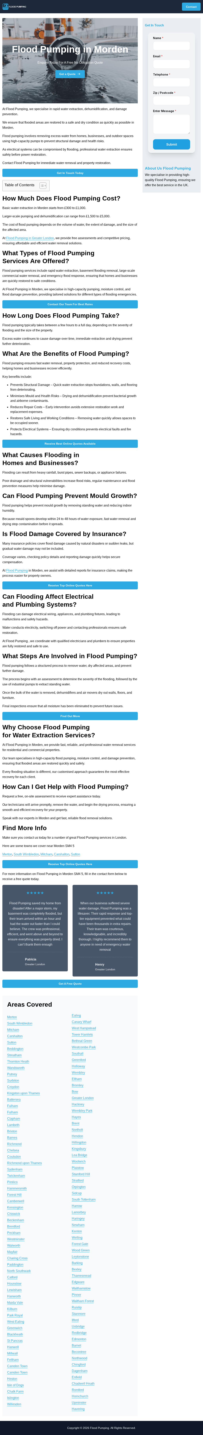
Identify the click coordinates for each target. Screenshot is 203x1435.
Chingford (79, 1364)
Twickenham (16, 1175)
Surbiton (13, 1080)
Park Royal (15, 1315)
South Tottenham (84, 1199)
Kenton (77, 1231)
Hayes (76, 1117)
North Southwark (19, 1271)
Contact (191, 6)
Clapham (13, 1118)
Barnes (12, 1137)
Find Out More (70, 716)
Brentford (13, 1226)
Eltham (77, 1079)
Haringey (78, 1218)
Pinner (76, 1294)
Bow (75, 1091)
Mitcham (46, 854)
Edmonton (79, 1339)
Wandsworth (16, 1068)
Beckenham (15, 1220)
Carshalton (61, 854)
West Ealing (15, 1321)
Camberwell (15, 1201)
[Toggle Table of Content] (40, 185)
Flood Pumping (17, 570)
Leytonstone (80, 1256)
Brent (75, 1123)
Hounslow (14, 1283)
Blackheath (15, 1334)
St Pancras (15, 1340)
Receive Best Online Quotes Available (70, 443)
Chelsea (13, 1150)
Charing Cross (17, 1258)
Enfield (77, 1377)
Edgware (78, 1282)
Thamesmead (81, 1275)
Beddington (15, 1048)
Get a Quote (67, 74)
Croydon (13, 1087)
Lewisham (14, 1290)
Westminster (16, 1239)
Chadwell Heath (83, 1383)
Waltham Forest (83, 1301)
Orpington (79, 1186)
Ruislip (77, 1307)
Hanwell (13, 1347)
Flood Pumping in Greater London (30, 238)
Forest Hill (14, 1194)
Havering (78, 1409)
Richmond (14, 1144)
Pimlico (12, 1182)
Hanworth (14, 1296)
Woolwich (79, 1161)
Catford (12, 1277)
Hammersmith (17, 1188)
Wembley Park (82, 1110)
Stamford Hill (81, 1174)
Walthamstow (81, 1288)
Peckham (13, 1233)
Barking (77, 1263)
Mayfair (12, 1252)
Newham (78, 1225)
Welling (77, 1237)
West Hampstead (84, 1028)
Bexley (76, 1269)
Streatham (14, 1055)
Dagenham (79, 1371)
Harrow (77, 1206)
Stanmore (78, 1313)
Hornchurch (80, 1396)
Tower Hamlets (82, 1034)
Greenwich (14, 1328)
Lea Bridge (79, 1155)
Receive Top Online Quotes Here (70, 585)
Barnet (76, 1345)
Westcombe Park (84, 1047)
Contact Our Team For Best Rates (70, 304)
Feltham (13, 1359)
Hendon (77, 1136)
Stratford (78, 1180)
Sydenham (14, 1169)
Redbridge (79, 1332)
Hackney (78, 1104)
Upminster (79, 1402)
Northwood (79, 1358)
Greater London (83, 1098)
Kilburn (12, 1309)
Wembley (78, 1072)
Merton (7, 854)
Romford (78, 1390)
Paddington (15, 1264)
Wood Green (81, 1250)
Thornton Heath (18, 1061)
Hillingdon (79, 1142)
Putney (12, 1074)
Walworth (13, 1245)
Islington (13, 1398)
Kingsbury (79, 1148)
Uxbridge (78, 1326)
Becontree (79, 1351)
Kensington (15, 1207)
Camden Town (17, 1366)
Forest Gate (80, 1244)
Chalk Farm (15, 1391)
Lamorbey (79, 1212)
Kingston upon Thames (23, 1093)
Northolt (77, 1129)
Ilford (75, 1320)
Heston (12, 1378)
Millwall (12, 1353)
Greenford (79, 1060)
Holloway (78, 1066)
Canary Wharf (81, 1021)
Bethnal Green (82, 1041)
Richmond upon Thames (24, 1163)
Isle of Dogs (15, 1385)
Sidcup (77, 1193)
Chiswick (13, 1213)
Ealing (76, 1015)
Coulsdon (14, 1156)
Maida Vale (15, 1302)
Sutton (75, 854)
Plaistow (78, 1167)
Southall (77, 1053)
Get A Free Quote (70, 983)
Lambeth (13, 1125)
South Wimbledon (26, 854)
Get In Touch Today (70, 173)
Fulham (12, 1106)
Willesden (14, 1404)
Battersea (14, 1099)
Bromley (77, 1085)
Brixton (12, 1131)
